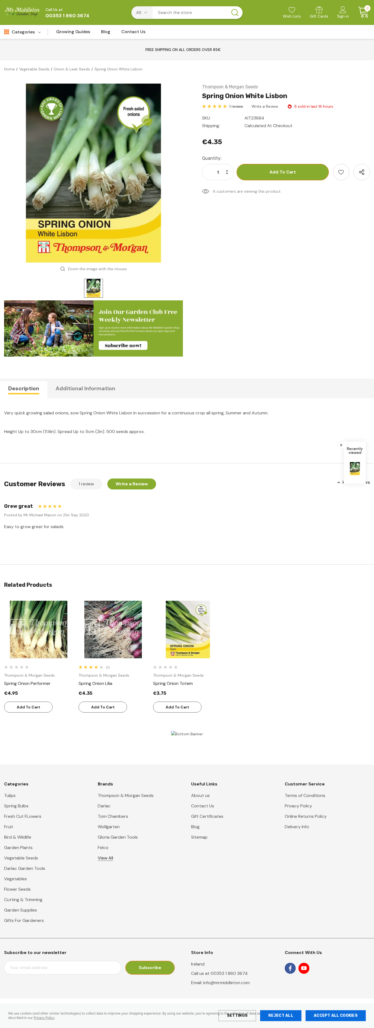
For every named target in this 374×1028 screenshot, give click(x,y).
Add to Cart (28, 707)
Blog (195, 827)
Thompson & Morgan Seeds (126, 795)
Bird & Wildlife (17, 837)
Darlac (104, 806)
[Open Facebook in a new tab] (290, 968)
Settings (237, 1015)
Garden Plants (18, 847)
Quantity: (211, 158)
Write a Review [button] (265, 106)
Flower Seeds (17, 889)
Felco (103, 847)
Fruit (8, 827)
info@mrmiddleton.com (226, 983)
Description (23, 388)
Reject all (280, 1015)
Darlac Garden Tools (24, 868)
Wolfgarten (109, 827)
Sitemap (199, 837)
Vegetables (15, 879)
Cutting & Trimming (23, 899)
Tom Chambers (113, 816)
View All (105, 858)
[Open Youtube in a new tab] (303, 968)
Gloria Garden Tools (118, 837)
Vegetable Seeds (21, 858)
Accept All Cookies (336, 1015)
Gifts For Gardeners (24, 920)
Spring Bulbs (16, 806)
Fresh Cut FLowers (22, 816)
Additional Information (85, 388)
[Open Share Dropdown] (361, 172)
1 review (236, 106)
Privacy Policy (44, 1017)
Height (10, 431)
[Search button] (234, 12)
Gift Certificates (207, 816)
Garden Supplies (20, 910)
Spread (64, 431)
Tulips (10, 795)
